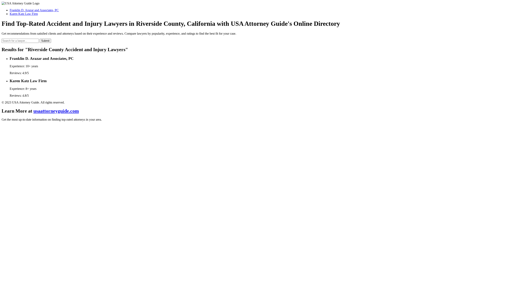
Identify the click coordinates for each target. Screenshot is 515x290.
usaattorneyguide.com (56, 111)
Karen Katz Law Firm (24, 14)
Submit (45, 40)
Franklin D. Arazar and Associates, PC (34, 10)
